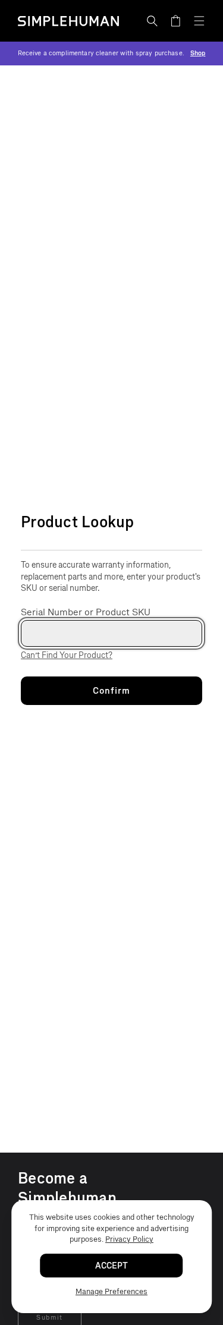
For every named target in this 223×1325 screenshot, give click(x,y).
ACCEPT (111, 1266)
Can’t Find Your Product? (66, 655)
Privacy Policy (129, 1239)
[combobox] (111, 633)
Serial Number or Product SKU (85, 612)
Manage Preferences (111, 1291)
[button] (152, 21)
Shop (198, 53)
